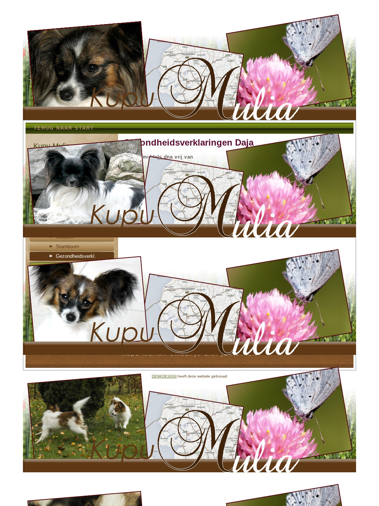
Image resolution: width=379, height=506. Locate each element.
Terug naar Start (64, 128)
